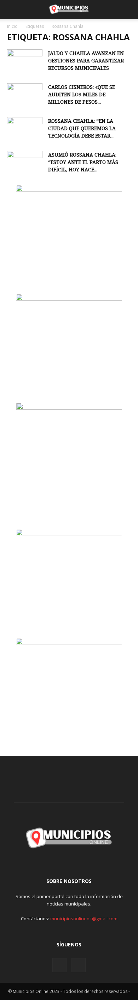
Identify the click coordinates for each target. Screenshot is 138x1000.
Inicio (12, 26)
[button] (12, 9)
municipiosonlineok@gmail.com (83, 918)
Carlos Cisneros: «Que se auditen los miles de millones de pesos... (81, 94)
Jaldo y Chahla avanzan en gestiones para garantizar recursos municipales (86, 60)
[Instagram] (59, 965)
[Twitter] (78, 965)
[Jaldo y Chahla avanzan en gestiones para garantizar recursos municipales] (24, 61)
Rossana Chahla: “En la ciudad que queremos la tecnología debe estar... (82, 128)
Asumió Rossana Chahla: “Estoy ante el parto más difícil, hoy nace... (83, 162)
